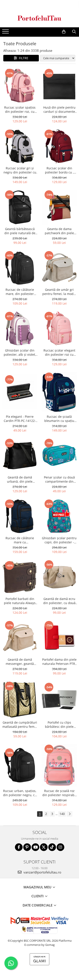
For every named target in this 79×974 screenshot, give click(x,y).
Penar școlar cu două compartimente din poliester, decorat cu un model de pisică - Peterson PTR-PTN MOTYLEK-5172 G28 (59, 479)
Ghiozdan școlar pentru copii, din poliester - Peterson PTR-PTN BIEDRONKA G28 (59, 540)
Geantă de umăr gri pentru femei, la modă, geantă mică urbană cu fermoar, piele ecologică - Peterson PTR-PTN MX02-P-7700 (59, 292)
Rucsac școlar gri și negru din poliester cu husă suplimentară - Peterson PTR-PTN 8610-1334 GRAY (20, 170)
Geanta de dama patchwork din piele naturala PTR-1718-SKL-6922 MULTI (59, 231)
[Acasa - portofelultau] (39, 18)
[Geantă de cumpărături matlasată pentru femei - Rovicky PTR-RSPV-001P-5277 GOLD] (19, 699)
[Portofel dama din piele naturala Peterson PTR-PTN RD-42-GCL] (59, 637)
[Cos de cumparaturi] (63, 31)
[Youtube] (35, 847)
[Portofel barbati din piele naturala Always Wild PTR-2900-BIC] (19, 576)
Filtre (22, 58)
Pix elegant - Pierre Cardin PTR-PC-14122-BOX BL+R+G (20, 418)
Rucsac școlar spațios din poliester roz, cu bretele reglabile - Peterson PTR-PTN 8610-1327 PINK (20, 109)
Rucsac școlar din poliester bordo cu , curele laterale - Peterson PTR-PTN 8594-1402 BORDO (59, 170)
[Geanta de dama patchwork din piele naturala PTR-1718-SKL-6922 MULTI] (59, 207)
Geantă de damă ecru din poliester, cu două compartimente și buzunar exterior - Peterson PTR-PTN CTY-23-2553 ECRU (59, 601)
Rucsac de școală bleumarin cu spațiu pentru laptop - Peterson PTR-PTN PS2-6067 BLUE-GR (59, 418)
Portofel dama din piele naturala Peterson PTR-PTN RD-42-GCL (59, 661)
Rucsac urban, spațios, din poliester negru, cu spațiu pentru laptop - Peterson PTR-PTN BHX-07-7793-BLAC (20, 793)
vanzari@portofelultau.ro (42, 872)
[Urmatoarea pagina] (69, 814)
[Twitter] (44, 847)
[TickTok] (52, 847)
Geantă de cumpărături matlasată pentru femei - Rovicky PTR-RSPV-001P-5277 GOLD (19, 724)
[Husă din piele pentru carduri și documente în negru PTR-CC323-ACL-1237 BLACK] (59, 85)
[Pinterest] (27, 847)
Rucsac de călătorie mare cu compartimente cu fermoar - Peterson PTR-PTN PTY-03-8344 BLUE (19, 540)
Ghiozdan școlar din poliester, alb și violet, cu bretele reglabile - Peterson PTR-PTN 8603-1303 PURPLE (20, 352)
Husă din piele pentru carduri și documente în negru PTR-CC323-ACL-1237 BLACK (59, 109)
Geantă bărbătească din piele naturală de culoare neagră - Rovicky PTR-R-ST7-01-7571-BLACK (20, 231)
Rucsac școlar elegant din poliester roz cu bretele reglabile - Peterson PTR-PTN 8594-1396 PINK (59, 352)
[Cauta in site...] (74, 31)
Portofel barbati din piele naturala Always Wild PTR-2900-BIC (20, 601)
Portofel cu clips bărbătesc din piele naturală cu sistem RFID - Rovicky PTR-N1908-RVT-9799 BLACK (59, 724)
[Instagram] (60, 847)
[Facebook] (19, 847)
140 (62, 814)
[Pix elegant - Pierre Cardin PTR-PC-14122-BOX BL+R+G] (19, 391)
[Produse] (6, 32)
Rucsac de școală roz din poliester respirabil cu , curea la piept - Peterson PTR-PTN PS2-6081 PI (59, 793)
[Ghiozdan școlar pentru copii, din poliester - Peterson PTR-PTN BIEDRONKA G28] (59, 516)
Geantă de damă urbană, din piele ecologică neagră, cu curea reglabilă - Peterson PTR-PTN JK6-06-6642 (19, 479)
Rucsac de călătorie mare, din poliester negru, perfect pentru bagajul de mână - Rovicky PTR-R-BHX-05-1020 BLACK (19, 292)
